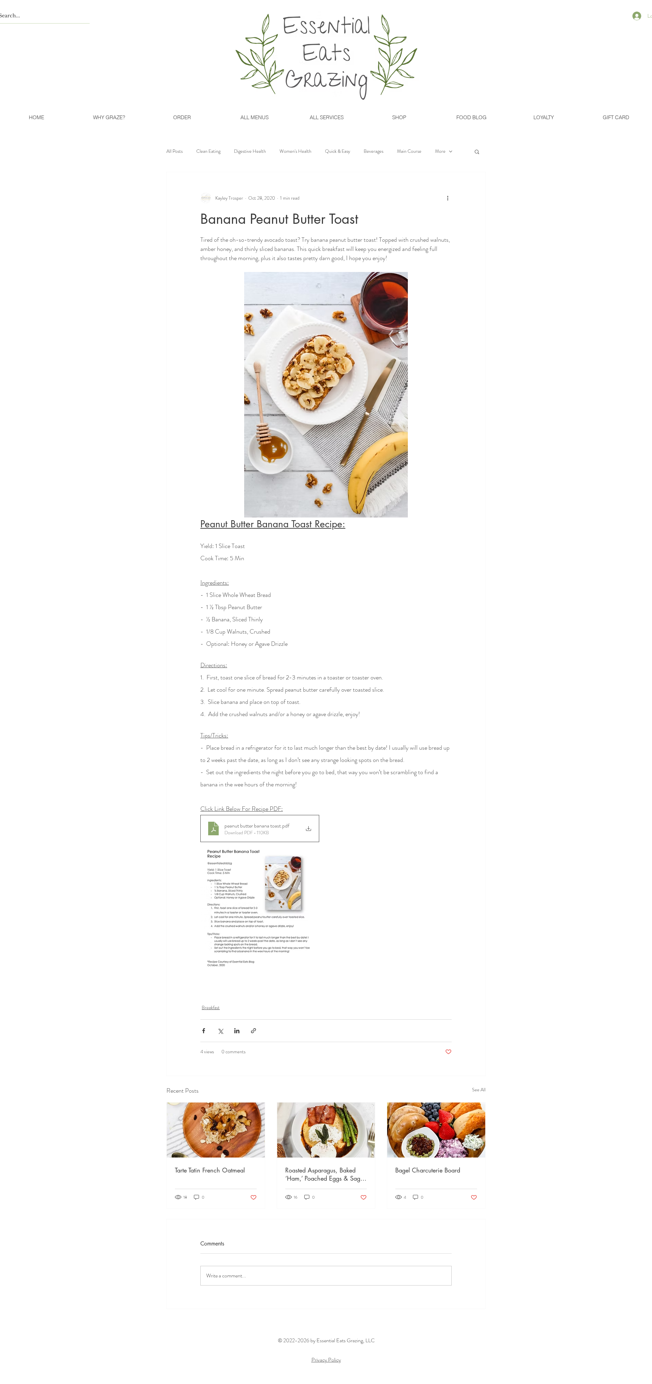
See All (479, 1089)
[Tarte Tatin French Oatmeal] (216, 1130)
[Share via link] (253, 1030)
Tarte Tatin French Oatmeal (210, 1170)
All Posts (174, 151)
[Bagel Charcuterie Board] (436, 1130)
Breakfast (211, 1007)
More (440, 151)
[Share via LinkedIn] (237, 1030)
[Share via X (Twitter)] (220, 1030)
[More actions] (447, 198)
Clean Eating (208, 151)
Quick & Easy (337, 151)
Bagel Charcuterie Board (427, 1170)
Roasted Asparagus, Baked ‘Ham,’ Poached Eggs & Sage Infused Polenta (324, 1174)
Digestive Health (250, 151)
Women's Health (295, 151)
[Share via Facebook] (203, 1030)
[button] (477, 151)
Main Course (409, 151)
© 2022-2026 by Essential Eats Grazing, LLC (326, 1340)
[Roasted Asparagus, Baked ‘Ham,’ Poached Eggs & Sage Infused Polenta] (326, 1130)
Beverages (373, 151)
